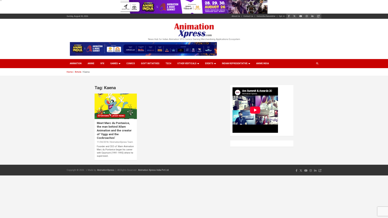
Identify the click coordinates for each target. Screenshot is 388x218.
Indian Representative (235, 63)
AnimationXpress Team (121, 142)
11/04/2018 (102, 142)
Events (209, 63)
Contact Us (248, 16)
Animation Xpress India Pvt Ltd (153, 170)
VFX (102, 63)
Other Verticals (186, 63)
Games (114, 63)
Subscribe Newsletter (266, 16)
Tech (168, 63)
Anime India (262, 63)
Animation (76, 63)
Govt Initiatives (150, 63)
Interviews (103, 116)
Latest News (118, 116)
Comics (130, 63)
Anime (91, 63)
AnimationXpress (105, 170)
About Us (236, 16)
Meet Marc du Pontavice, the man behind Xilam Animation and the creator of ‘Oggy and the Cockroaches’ (114, 130)
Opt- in (282, 16)
